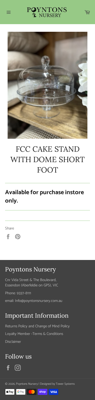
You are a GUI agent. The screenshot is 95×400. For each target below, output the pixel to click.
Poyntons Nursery (27, 383)
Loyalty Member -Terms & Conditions (34, 334)
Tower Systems (65, 383)
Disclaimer (13, 342)
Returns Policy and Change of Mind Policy (37, 326)
